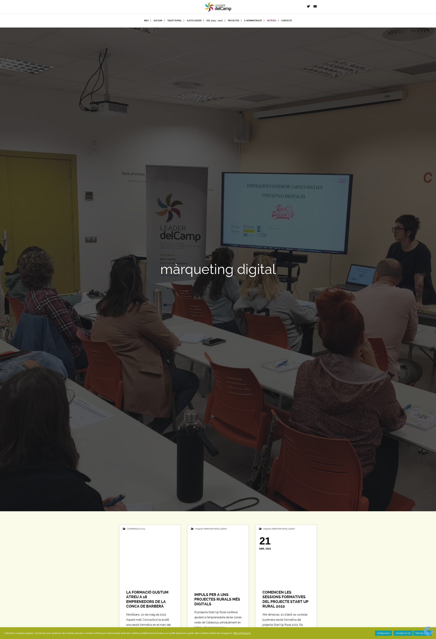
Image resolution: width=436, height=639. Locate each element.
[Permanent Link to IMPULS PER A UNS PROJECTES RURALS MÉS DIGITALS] (218, 558)
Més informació (242, 633)
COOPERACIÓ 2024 (136, 529)
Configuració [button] (383, 633)
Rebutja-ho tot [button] (422, 633)
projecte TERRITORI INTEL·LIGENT (211, 529)
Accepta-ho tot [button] (403, 633)
